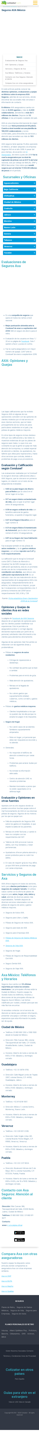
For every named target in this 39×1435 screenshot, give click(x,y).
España (21, 1379)
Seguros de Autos (19, 1314)
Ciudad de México (19, 202)
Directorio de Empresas (11, 6)
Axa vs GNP (6, 1276)
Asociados (22, 1351)
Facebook (25, 341)
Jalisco (19, 215)
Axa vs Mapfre (7, 1286)
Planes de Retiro (8, 1307)
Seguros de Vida (17, 1310)
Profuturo (32, 1330)
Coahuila (19, 208)
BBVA (4, 1337)
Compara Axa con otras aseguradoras (19, 83)
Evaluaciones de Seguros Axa (16, 61)
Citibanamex (15, 1334)
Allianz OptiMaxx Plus (18, 1330)
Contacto (29, 1351)
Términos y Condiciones (12, 1356)
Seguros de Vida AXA (14, 946)
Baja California (19, 189)
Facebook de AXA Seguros (23, 618)
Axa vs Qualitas (8, 1291)
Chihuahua (19, 196)
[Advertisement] (19, 33)
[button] (35, 3)
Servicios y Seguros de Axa (15, 69)
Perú (16, 1379)
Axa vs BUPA (7, 1281)
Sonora (19, 234)
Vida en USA (13, 1402)
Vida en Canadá (24, 1402)
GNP (23, 1334)
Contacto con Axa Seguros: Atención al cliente (19, 78)
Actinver (30, 1334)
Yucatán (19, 253)
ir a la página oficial (14, 1225)
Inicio (4, 6)
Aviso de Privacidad (28, 1356)
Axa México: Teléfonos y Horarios (17, 73)
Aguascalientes (19, 183)
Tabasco (19, 240)
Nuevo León (19, 227)
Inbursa (5, 1330)
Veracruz (19, 246)
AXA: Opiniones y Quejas (14, 65)
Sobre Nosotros (12, 1351)
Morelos (19, 221)
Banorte (5, 1334)
